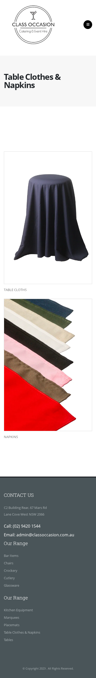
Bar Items (11, 555)
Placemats (11, 625)
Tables (8, 639)
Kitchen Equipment (18, 610)
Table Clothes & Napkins (22, 632)
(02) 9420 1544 (26, 526)
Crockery (10, 570)
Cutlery (9, 578)
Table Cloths (15, 290)
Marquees (11, 617)
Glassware (11, 585)
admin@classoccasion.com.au (45, 535)
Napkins (11, 437)
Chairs (8, 563)
